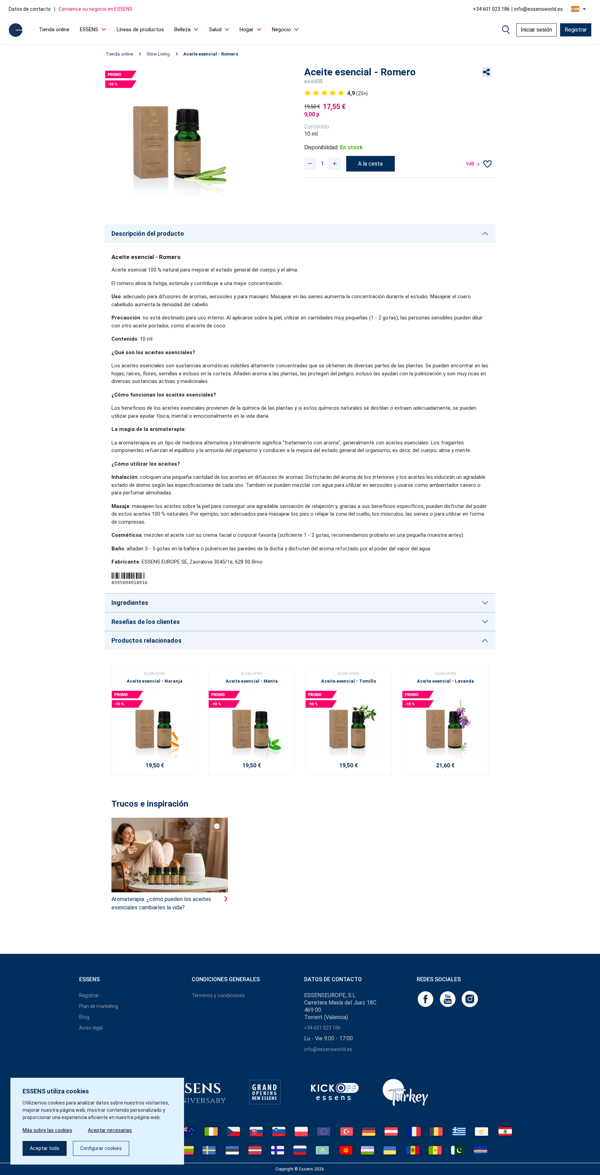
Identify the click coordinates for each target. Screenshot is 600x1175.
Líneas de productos (140, 29)
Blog (84, 1017)
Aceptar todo (44, 1148)
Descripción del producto (147, 233)
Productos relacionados (146, 640)
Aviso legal (91, 1028)
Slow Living (158, 54)
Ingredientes (129, 602)
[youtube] (448, 998)
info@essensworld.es (538, 9)
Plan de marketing (98, 1006)
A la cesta (370, 163)
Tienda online (54, 29)
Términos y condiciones (218, 995)
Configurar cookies (101, 1148)
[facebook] (426, 998)
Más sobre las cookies (47, 1130)
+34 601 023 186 (491, 9)
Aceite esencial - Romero (210, 54)
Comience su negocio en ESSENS (95, 9)
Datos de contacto (30, 9)
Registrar (576, 29)
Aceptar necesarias (110, 1130)
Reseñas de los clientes (145, 621)
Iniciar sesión (536, 29)
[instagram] (469, 998)
